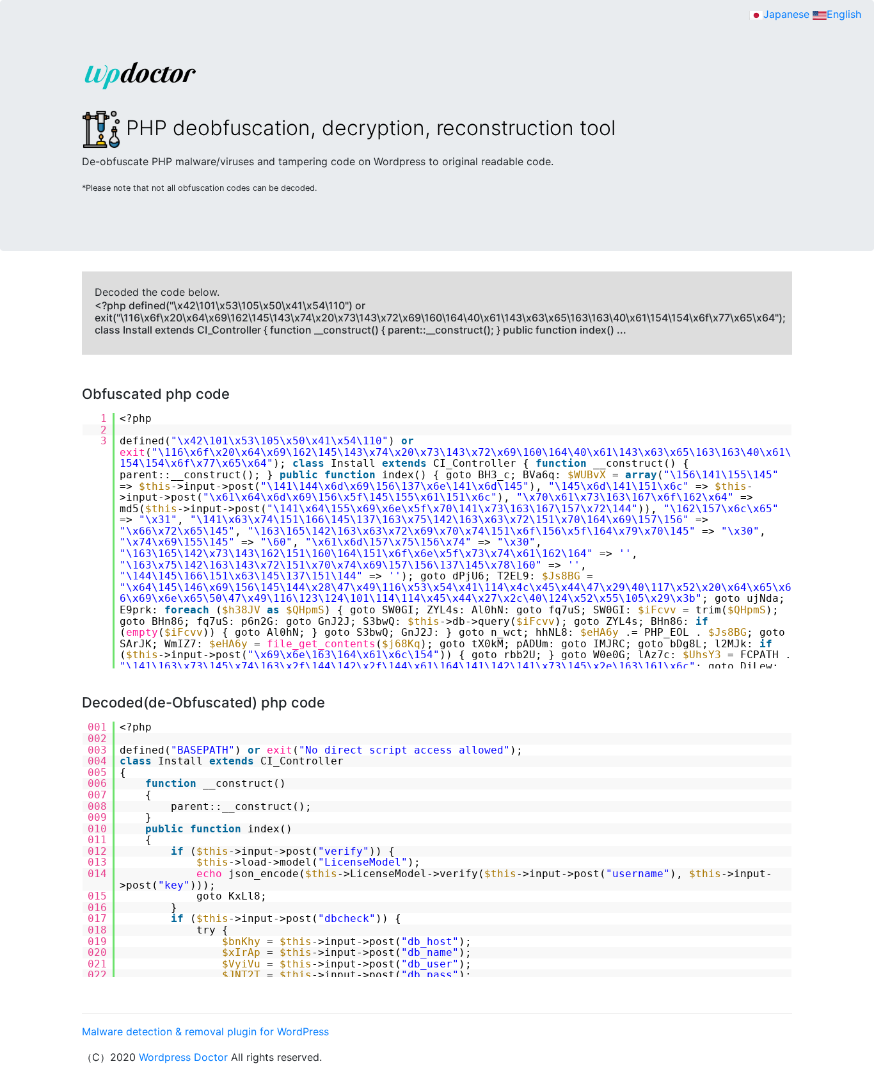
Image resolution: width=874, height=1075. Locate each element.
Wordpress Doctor (183, 1057)
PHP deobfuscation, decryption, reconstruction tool (368, 127)
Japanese (786, 14)
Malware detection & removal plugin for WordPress (205, 1031)
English (844, 14)
